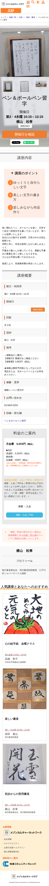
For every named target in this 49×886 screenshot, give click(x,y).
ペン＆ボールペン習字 (15, 421)
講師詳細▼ (25, 126)
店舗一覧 (12, 17)
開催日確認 (38, 310)
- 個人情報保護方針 (11, 852)
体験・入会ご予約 (24, 515)
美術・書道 (30, 17)
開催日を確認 (24, 134)
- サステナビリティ (11, 843)
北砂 (21, 17)
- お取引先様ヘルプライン (14, 847)
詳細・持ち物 (29, 535)
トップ (3, 17)
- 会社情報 (7, 839)
